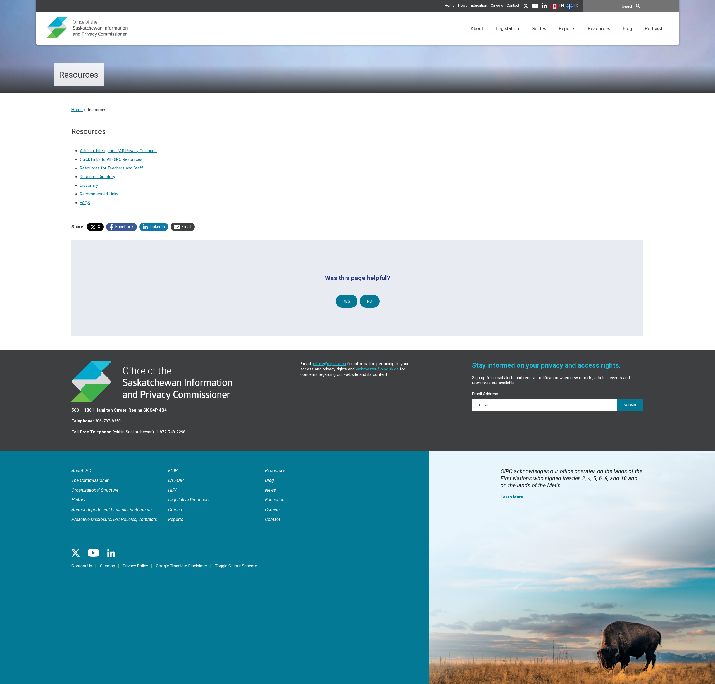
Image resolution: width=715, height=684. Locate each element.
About (477, 28)
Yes (346, 301)
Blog (627, 28)
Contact (513, 5)
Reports (567, 28)
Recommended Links (99, 194)
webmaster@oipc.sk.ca (377, 369)
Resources (599, 28)
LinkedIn (157, 226)
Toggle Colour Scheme (236, 565)
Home (449, 5)
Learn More (511, 496)
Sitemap (107, 565)
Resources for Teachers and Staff (111, 168)
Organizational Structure (95, 490)
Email (185, 226)
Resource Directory (97, 176)
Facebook (124, 226)
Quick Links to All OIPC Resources (111, 159)
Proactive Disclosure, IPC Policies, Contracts (114, 519)
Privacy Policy (135, 565)
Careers (497, 5)
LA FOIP (176, 480)
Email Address (485, 393)
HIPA (173, 490)
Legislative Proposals (188, 500)
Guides (539, 28)
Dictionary (89, 185)
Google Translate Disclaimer (181, 565)
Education (479, 5)
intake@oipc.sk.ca (329, 363)
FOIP (173, 470)
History (78, 500)
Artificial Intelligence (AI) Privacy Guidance (118, 150)
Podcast (653, 28)
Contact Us (82, 565)
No (369, 301)
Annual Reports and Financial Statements (112, 509)
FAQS (85, 202)
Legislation (507, 28)
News (462, 5)
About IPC (81, 470)
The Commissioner (90, 480)
